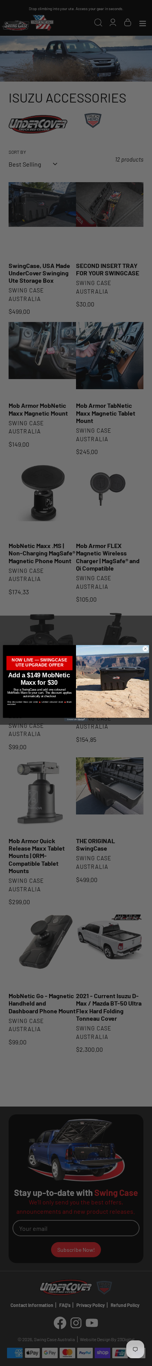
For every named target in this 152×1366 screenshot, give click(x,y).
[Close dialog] (145, 648)
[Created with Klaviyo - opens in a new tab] (76, 719)
